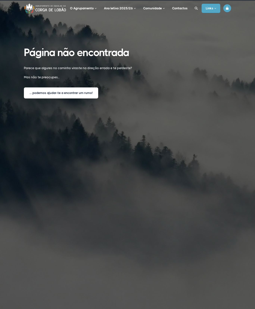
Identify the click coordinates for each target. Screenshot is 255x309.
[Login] (227, 8)
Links (209, 8)
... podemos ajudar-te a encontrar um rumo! (61, 93)
